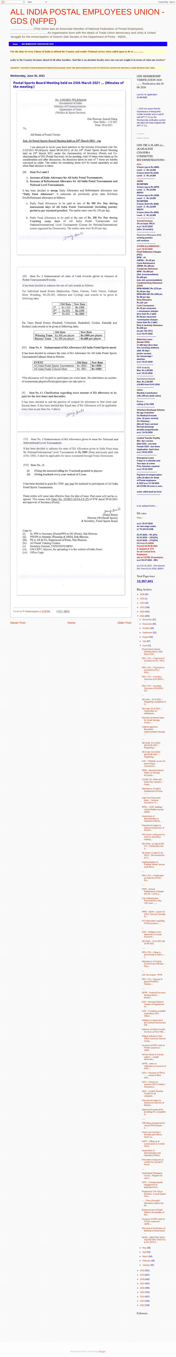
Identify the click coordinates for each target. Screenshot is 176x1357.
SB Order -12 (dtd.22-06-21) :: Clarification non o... (153, 846)
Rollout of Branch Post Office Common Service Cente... (154, 1038)
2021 (142, 616)
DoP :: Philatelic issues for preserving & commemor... (153, 763)
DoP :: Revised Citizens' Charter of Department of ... (153, 1004)
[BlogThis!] (60, 611)
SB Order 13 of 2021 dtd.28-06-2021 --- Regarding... (151, 754)
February (146, 1261)
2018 (142, 1279)
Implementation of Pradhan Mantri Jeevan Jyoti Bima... (153, 864)
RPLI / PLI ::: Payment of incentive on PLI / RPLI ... (153, 660)
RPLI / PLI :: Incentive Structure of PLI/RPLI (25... (152, 688)
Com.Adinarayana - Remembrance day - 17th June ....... (152, 900)
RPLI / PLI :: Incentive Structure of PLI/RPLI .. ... (153, 679)
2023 (142, 607)
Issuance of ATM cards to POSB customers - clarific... (153, 1221)
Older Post (124, 622)
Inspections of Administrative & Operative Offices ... (152, 818)
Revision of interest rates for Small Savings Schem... (153, 720)
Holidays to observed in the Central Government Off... (154, 1022)
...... (143, 1119)
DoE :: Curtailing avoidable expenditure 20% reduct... (154, 1013)
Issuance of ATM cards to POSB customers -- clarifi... (153, 1047)
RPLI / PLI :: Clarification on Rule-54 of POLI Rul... (153, 877)
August (145, 637)
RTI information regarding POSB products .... (153, 922)
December (147, 619)
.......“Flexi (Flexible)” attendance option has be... (153, 1203)
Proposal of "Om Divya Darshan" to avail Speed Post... (154, 1193)
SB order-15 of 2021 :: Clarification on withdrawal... (152, 711)
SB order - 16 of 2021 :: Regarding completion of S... (154, 701)
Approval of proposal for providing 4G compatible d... (154, 1111)
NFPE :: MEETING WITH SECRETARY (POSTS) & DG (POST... (153, 1239)
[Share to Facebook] (65, 611)
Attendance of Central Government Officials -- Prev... (153, 963)
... (143, 695)
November (147, 624)
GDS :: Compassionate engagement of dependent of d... (152, 1184)
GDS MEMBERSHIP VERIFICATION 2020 (37, 43)
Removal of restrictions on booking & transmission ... (153, 1230)
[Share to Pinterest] (68, 611)
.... (143, 738)
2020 (142, 1270)
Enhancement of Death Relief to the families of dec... (153, 1212)
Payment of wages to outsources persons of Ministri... (153, 1102)
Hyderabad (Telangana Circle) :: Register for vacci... (152, 1175)
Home (15, 43)
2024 (142, 603)
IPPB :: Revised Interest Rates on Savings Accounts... (152, 772)
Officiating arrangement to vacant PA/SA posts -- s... (153, 1125)
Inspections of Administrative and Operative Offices (151, 1152)
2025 (142, 599)
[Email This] (57, 611)
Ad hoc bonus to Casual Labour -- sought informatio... (152, 1056)
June (144, 646)
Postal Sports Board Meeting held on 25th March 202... (152, 651)
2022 (142, 612)
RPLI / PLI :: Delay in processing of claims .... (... (153, 954)
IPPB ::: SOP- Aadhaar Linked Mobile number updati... (153, 809)
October (146, 628)
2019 (142, 1275)
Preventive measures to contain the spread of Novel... (152, 1162)
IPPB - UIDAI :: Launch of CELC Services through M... (153, 914)
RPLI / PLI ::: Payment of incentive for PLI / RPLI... (153, 669)
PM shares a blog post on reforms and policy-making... (153, 836)
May (144, 1248)
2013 (142, 1301)
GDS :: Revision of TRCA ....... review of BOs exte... (153, 1075)
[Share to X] (63, 611)
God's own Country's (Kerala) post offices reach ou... (152, 1134)
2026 (142, 594)
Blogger (102, 1351)
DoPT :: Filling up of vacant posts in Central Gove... (153, 1143)
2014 (142, 1296)
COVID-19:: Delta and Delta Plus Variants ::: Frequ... (152, 781)
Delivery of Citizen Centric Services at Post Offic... (153, 1030)
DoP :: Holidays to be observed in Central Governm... (151, 934)
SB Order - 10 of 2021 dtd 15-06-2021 (153, 942)
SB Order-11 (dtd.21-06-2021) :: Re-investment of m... (153, 855)
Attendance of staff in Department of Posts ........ (152, 791)
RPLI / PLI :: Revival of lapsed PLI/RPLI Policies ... (152, 981)
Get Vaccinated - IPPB (152, 975)
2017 (142, 1283)
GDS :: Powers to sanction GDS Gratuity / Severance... (153, 1084)
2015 (142, 1292)
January (146, 1265)
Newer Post (17, 622)
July (144, 641)
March (145, 1256)
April (144, 1252)
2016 (142, 1288)
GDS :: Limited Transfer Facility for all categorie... (152, 1093)
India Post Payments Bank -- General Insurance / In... (151, 800)
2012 (142, 1305)
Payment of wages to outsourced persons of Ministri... (153, 827)
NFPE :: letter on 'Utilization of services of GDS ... (154, 1066)
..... (143, 948)
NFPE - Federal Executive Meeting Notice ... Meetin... (153, 995)
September (147, 633)
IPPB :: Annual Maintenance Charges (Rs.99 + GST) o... (153, 891)
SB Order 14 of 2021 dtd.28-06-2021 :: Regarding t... (151, 745)
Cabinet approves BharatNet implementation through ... (153, 730)
